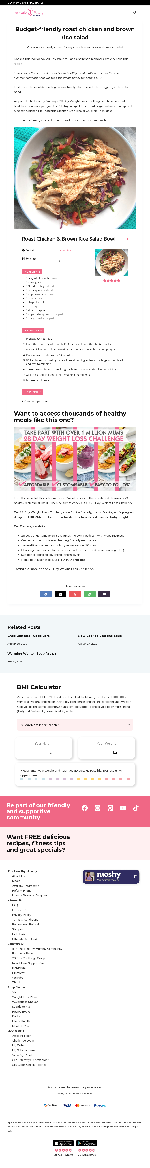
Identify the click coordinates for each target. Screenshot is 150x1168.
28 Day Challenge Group (28, 958)
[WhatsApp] (90, 594)
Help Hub (18, 934)
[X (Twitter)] (60, 594)
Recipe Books (21, 1011)
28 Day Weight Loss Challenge (68, 59)
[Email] (104, 594)
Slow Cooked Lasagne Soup (100, 636)
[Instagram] (97, 808)
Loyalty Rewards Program (29, 895)
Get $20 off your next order (30, 1060)
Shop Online (16, 987)
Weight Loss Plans (25, 997)
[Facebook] (46, 594)
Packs (16, 1016)
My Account (16, 1031)
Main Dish (65, 250)
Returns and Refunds (26, 924)
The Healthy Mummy (22, 871)
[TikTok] (136, 808)
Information (16, 900)
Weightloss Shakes (25, 1002)
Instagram (19, 968)
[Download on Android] (86, 1143)
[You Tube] (123, 808)
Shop (15, 992)
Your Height (44, 743)
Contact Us (19, 910)
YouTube (17, 977)
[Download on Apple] (63, 1143)
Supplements (21, 1006)
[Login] (134, 12)
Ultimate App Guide (25, 939)
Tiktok (16, 982)
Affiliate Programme (25, 886)
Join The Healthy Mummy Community (37, 948)
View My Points (22, 1055)
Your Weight (106, 743)
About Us (18, 876)
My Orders (19, 1045)
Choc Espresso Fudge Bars (29, 636)
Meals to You (20, 1026)
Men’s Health (21, 1021)
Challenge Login (23, 1040)
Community (16, 943)
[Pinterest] (75, 594)
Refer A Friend (21, 890)
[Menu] (9, 12)
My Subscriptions (23, 1050)
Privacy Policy (21, 915)
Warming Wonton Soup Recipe (32, 653)
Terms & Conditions (25, 919)
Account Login (21, 1035)
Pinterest (18, 973)
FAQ (15, 905)
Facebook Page (22, 953)
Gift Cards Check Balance (29, 1064)
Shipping (18, 929)
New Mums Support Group (29, 963)
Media (16, 881)
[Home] (28, 47)
